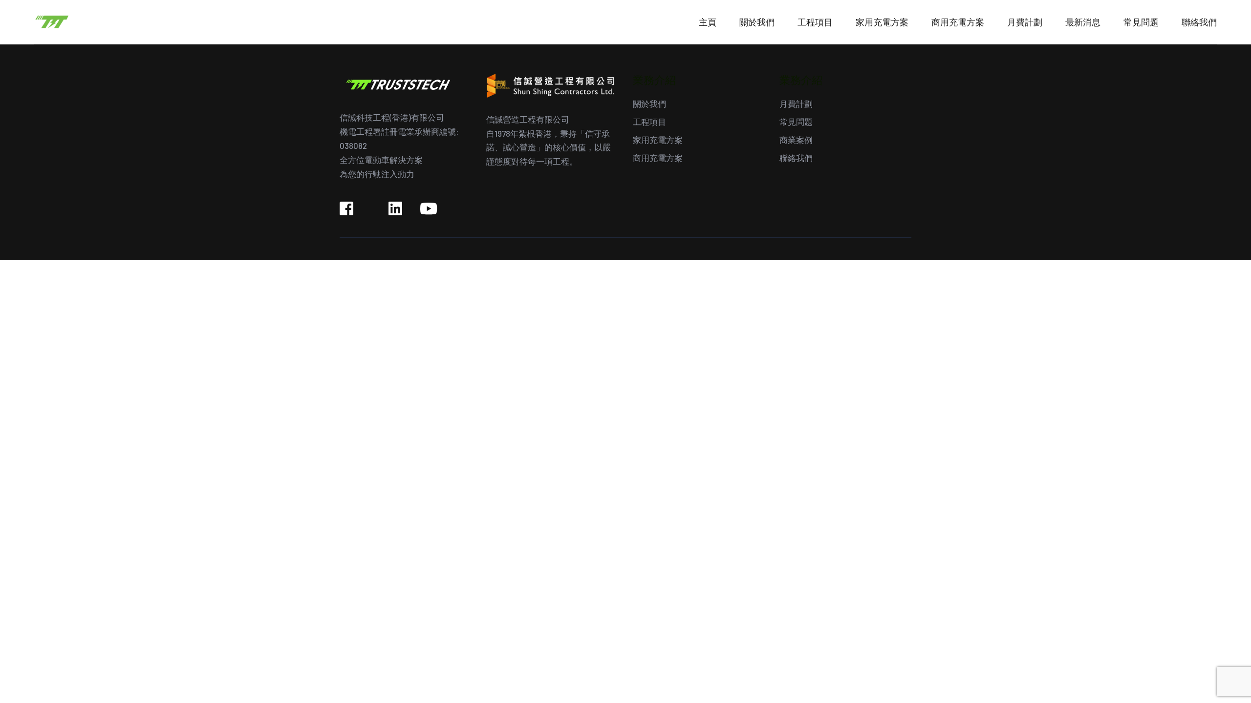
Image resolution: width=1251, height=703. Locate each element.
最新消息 (1082, 22)
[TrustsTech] (102, 20)
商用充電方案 (957, 22)
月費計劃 (1024, 22)
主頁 (707, 22)
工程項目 (815, 22)
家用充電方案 (882, 22)
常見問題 (1141, 22)
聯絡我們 (1199, 22)
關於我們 (757, 22)
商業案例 (796, 140)
